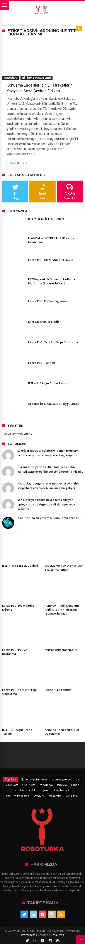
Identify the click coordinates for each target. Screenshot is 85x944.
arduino (19, 790)
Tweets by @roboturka (17, 433)
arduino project (61, 779)
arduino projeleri (38, 790)
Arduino (11, 77)
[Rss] (61, 914)
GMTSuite (28, 785)
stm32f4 (38, 796)
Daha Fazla (17, 163)
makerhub (55, 796)
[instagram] (52, 914)
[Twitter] (24, 914)
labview (62, 785)
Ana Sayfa (8, 25)
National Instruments (34, 779)
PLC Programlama (17, 796)
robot (75, 785)
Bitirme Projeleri (36, 77)
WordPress (28, 935)
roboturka (46, 785)
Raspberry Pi (62, 790)
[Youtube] (42, 914)
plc (78, 779)
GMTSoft (12, 785)
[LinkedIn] (33, 914)
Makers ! (58, 935)
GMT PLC (72, 796)
